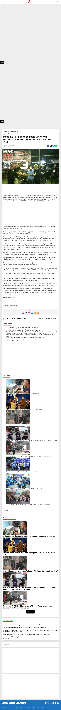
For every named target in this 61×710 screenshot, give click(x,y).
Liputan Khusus (6, 146)
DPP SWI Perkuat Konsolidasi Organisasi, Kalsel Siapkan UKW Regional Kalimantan (24, 627)
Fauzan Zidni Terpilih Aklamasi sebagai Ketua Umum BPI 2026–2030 (24, 329)
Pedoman (34, 707)
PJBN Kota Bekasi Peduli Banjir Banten (48, 317)
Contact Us (22, 707)
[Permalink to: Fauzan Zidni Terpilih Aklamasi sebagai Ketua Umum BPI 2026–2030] (18, 401)
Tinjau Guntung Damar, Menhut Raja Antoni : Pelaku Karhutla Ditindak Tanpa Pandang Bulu (26, 634)
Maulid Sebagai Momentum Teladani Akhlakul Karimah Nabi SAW (23, 330)
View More (30, 612)
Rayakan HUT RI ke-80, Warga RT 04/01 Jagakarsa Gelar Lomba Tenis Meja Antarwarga (29, 333)
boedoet (6, 305)
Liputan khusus (8, 134)
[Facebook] (23, 313)
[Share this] (48, 146)
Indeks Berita (41, 707)
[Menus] (3, 2)
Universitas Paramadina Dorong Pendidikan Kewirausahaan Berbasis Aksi (22, 625)
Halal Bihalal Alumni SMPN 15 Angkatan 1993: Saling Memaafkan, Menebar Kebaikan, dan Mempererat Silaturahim (29, 339)
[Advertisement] (9, 34)
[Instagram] (29, 313)
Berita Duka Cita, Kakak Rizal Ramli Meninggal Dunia (15, 318)
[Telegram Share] (53, 146)
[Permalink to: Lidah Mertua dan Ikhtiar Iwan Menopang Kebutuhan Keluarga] (18, 385)
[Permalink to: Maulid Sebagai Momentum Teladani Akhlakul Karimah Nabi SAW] (18, 417)
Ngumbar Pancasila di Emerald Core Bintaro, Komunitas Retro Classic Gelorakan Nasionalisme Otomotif (31, 335)
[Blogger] (35, 313)
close (2, 62)
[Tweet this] (51, 146)
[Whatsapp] (56, 146)
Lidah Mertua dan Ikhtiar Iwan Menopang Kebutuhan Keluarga (22, 327)
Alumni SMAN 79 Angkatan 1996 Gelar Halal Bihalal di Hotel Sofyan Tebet (25, 337)
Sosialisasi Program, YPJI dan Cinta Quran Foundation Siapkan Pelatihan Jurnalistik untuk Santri (31, 331)
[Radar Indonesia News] (30, 1)
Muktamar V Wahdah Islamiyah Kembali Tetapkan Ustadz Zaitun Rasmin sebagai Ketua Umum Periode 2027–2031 (29, 637)
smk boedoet (13, 305)
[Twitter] (26, 313)
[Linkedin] (32, 313)
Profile (28, 707)
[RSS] (38, 313)
